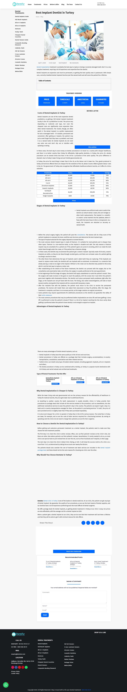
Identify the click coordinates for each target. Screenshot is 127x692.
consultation (81, 235)
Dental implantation (43, 67)
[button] (108, 80)
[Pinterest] (22, 667)
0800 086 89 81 (86, 690)
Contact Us (78, 4)
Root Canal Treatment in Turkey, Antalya (101, 562)
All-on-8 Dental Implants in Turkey (102, 378)
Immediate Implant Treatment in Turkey (52, 379)
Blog (62, 4)
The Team (70, 4)
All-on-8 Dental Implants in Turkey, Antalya (76, 563)
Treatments (37, 4)
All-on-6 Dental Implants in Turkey (77, 378)
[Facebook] (111, 4)
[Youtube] (114, 4)
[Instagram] (109, 4)
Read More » (49, 567)
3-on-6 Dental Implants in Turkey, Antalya (53, 562)
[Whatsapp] (26, 667)
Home (30, 4)
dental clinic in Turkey (50, 501)
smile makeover (47, 295)
